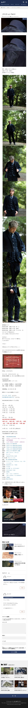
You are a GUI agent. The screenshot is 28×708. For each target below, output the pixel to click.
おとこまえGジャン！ (20, 546)
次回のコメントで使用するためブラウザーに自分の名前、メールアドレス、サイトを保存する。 (13, 648)
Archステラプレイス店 (11, 456)
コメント (4, 622)
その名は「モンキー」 (5, 677)
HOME (3, 7)
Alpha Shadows (9, 479)
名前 (3, 635)
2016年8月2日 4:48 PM (8, 597)
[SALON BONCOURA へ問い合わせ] (12, 367)
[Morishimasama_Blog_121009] (13, 501)
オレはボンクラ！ (17, 701)
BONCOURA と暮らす (19, 677)
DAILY (8, 7)
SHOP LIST (17, 4)
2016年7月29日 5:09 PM (8, 580)
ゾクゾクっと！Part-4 (15, 7)
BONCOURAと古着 (5, 690)
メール (4, 641)
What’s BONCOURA (5, 4)
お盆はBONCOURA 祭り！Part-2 (20, 563)
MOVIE (12, 4)
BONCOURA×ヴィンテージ (20, 690)
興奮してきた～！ (19, 554)
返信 (22, 587)
